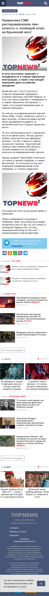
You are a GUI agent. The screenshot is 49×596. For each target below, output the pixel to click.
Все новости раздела (12, 350)
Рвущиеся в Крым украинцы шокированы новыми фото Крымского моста (29, 279)
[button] (3, 3)
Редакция (14, 535)
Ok (41, 583)
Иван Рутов (30, 14)
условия (22, 586)
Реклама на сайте (18, 531)
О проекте (14, 528)
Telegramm (16, 246)
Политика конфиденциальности (24, 540)
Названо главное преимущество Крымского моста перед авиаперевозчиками (30, 267)
